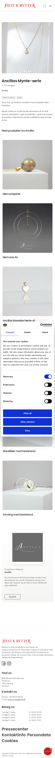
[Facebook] (4, 665)
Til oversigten (9, 85)
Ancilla (5, 90)
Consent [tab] (10, 332)
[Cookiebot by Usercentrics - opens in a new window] (40, 325)
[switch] (48, 385)
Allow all (27, 413)
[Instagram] (9, 665)
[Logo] (20, 6)
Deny (27, 430)
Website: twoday (7, 756)
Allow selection (27, 422)
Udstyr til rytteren (9, 97)
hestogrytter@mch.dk (16, 699)
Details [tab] (27, 332)
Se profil (12, 597)
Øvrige (19, 97)
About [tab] (45, 332)
